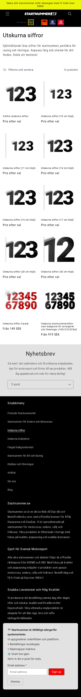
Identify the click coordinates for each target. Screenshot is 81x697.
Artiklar (12, 472)
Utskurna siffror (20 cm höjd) (19, 271)
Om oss (12, 481)
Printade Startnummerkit (22, 413)
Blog (10, 489)
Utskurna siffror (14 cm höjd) (57, 168)
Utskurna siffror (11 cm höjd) (19, 168)
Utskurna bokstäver (19, 438)
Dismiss (15, 681)
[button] (7, 14)
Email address (17, 665)
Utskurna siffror (16, 430)
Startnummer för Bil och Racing (25, 455)
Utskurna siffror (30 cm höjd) (57, 271)
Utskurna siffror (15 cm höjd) (19, 220)
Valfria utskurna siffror (15, 116)
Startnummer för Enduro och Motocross (30, 421)
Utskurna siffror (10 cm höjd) (57, 116)
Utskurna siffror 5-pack (16, 323)
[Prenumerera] (69, 384)
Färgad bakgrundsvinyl (21, 447)
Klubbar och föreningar (21, 464)
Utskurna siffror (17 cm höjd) (57, 220)
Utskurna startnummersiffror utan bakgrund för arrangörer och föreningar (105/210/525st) (59, 326)
